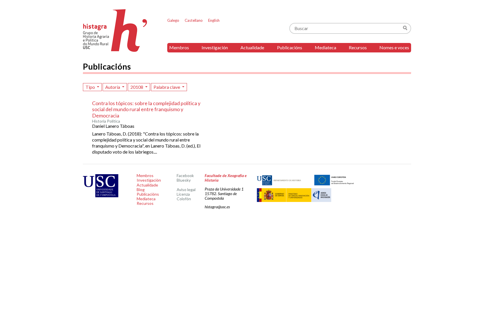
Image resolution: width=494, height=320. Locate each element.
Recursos (358, 47)
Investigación (215, 47)
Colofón (184, 198)
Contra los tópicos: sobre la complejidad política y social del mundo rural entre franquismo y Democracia (146, 109)
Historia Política (106, 121)
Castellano (194, 20)
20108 (137, 87)
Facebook (185, 175)
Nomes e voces (394, 47)
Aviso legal (186, 189)
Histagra (115, 30)
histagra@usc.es (217, 206)
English (214, 20)
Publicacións (289, 47)
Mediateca (325, 47)
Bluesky (184, 180)
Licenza (183, 194)
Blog (141, 189)
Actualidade (252, 47)
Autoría (113, 87)
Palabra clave (167, 87)
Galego (173, 20)
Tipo (90, 87)
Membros (179, 47)
